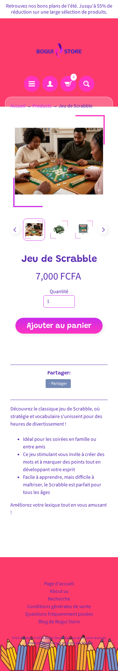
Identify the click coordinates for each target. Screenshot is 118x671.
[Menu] (32, 84)
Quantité (59, 291)
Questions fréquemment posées (59, 614)
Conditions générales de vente (59, 606)
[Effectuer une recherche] (86, 84)
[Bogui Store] (59, 47)
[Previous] (15, 229)
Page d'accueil (59, 583)
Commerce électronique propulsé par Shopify (59, 643)
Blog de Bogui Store (59, 621)
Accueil (17, 105)
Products (42, 105)
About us (59, 591)
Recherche (59, 598)
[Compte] (50, 84)
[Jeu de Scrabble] (34, 230)
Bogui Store (54, 638)
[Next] (103, 229)
